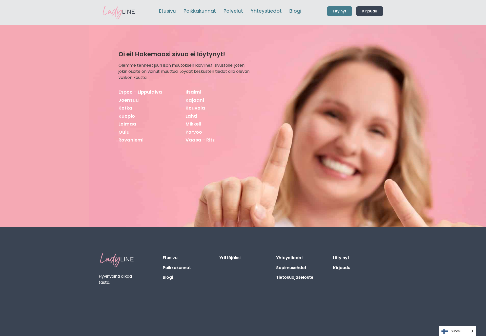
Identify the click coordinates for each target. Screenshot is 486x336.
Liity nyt (341, 258)
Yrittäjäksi (229, 258)
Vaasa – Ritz (200, 140)
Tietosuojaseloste (294, 277)
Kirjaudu (341, 268)
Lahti (191, 116)
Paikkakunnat (177, 268)
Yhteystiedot (289, 258)
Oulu (124, 132)
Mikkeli (193, 124)
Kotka (125, 108)
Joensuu (128, 100)
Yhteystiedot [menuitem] (266, 11)
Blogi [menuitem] (295, 11)
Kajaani (195, 100)
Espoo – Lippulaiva (140, 92)
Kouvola (195, 108)
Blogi (168, 277)
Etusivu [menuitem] (167, 11)
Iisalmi (193, 92)
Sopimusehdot (291, 268)
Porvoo (194, 132)
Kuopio (126, 116)
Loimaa (127, 124)
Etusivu (170, 258)
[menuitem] (199, 11)
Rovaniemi (131, 140)
